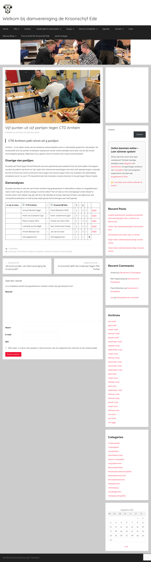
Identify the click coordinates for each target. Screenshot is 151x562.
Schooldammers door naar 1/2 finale (124, 235)
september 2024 (115, 370)
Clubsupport (113, 447)
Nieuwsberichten (115, 467)
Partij (94, 210)
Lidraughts (118, 170)
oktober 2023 (113, 382)
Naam (8, 328)
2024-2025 (12, 252)
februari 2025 (113, 358)
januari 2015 (113, 402)
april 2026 (112, 325)
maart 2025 (113, 354)
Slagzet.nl (128, 163)
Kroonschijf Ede (66, 252)
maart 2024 (113, 378)
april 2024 (112, 374)
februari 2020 (113, 394)
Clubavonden (114, 443)
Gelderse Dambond (51, 252)
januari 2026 (113, 337)
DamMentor (116, 167)
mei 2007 (112, 414)
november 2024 (115, 366)
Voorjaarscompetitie (117, 496)
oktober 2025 (113, 346)
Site (7, 342)
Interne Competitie (87, 29)
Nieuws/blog (8, 36)
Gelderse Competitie (36, 252)
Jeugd (69, 29)
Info (15, 29)
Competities (13, 249)
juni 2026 (112, 321)
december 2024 (115, 362)
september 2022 (115, 390)
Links (130, 29)
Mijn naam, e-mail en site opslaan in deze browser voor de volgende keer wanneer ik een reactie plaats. (52, 348)
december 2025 (115, 341)
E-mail (8, 334)
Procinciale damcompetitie (120, 471)
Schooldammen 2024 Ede (127, 297)
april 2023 (112, 386)
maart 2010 (113, 406)
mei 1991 (112, 422)
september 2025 (115, 350)
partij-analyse (61, 36)
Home (5, 29)
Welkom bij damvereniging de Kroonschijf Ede (50, 18)
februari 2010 (113, 410)
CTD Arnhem (22, 252)
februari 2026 (113, 333)
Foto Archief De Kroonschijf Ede (35, 36)
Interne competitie (116, 459)
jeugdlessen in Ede (119, 176)
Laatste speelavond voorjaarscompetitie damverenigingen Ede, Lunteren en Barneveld (125, 218)
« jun (126, 546)
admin (37, 132)
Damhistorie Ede (115, 455)
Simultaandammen (116, 480)
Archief (118, 29)
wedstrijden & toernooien (47, 29)
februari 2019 (113, 398)
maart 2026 (113, 329)
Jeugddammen (115, 463)
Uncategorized (114, 492)
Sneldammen (114, 484)
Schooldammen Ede (117, 475)
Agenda (105, 29)
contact (27, 29)
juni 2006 (112, 418)
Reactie (9, 292)
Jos (111, 297)
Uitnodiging (113, 488)
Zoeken (111, 130)
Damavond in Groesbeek (130, 272)
